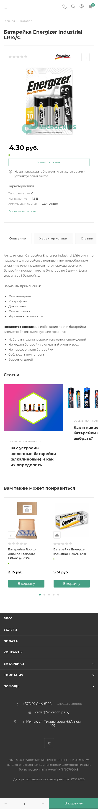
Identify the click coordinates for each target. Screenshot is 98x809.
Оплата (11, 641)
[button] (40, 594)
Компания (13, 675)
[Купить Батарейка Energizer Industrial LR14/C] (49, 101)
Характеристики (53, 238)
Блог (8, 618)
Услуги (10, 629)
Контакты (13, 652)
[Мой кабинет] (82, 7)
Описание (17, 238)
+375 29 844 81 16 (37, 704)
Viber (49, 743)
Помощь (12, 686)
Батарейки (14, 663)
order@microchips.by (52, 712)
